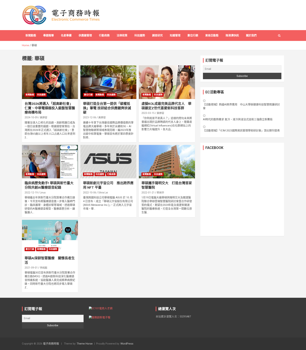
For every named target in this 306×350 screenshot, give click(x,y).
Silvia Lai (103, 192)
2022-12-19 (31, 192)
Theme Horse (85, 343)
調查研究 (157, 35)
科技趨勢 (139, 35)
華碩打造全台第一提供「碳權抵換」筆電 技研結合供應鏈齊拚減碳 (107, 108)
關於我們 (251, 35)
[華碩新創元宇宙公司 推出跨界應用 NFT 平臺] (108, 162)
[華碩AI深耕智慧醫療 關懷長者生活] (50, 237)
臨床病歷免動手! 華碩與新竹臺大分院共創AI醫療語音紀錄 (49, 185)
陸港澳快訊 (232, 35)
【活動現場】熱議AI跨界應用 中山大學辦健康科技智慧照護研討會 (241, 106)
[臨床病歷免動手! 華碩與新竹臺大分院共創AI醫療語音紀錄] (50, 162)
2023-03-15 (148, 113)
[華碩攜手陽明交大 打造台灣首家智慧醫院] (167, 162)
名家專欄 (66, 35)
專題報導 (48, 35)
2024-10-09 (31, 117)
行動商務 (104, 35)
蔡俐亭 (160, 192)
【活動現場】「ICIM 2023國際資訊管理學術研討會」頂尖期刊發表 (241, 130)
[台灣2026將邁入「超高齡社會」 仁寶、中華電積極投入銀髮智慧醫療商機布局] (50, 82)
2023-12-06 (89, 117)
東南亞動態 (212, 35)
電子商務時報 (51, 343)
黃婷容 (43, 117)
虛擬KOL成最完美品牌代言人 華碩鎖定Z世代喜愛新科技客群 (166, 106)
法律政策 (122, 35)
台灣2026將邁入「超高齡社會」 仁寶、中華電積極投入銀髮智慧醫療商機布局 (50, 108)
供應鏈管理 (85, 35)
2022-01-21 (148, 192)
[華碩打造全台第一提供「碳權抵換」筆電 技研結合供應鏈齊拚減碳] (108, 82)
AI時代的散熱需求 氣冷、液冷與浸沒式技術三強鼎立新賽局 (238, 119)
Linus (43, 192)
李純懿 (43, 267)
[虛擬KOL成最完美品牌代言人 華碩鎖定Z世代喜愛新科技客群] (167, 82)
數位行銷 (193, 35)
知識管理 (175, 35)
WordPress (126, 343)
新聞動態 (31, 35)
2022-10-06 (89, 192)
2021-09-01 (31, 267)
